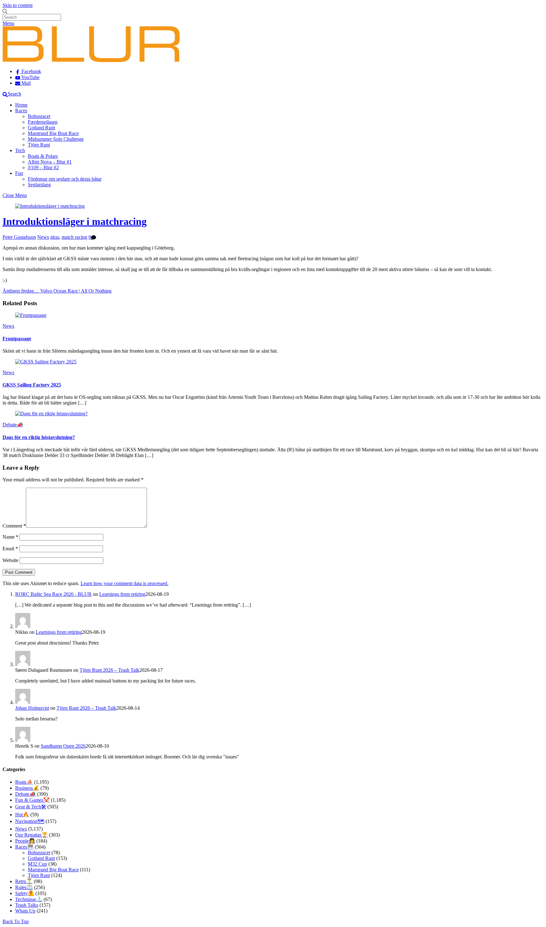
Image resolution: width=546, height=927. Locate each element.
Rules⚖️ (24, 887)
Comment (14, 525)
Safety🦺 (24, 893)
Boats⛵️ (24, 782)
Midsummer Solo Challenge (56, 139)
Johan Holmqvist (32, 708)
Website (10, 560)
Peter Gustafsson (19, 237)
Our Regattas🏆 (31, 834)
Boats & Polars (43, 156)
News (43, 237)
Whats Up (25, 910)
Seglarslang (39, 184)
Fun (19, 173)
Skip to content (18, 5)
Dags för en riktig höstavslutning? (39, 437)
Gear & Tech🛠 (30, 806)
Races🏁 (24, 847)
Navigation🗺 (29, 821)
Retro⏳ (24, 881)
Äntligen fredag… (21, 291)
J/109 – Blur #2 (43, 167)
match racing (74, 237)
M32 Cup (37, 864)
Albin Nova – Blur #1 (50, 161)
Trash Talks (26, 905)
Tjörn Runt (39, 144)
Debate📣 (13, 424)
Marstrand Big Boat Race (53, 133)
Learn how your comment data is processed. (124, 583)
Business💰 (27, 788)
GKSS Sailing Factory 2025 (32, 384)
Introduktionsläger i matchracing (75, 221)
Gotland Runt (41, 127)
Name (10, 537)
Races (21, 110)
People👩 (25, 841)
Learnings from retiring (122, 594)
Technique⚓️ (28, 899)
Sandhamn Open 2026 (63, 746)
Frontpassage (17, 338)
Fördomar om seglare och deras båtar (64, 179)
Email (10, 548)
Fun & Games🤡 (32, 800)
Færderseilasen (43, 122)
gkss (54, 237)
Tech (20, 150)
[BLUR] (91, 60)
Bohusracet (39, 116)
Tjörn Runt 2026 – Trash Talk (109, 670)
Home (21, 105)
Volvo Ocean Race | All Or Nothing (75, 291)
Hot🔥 (22, 814)
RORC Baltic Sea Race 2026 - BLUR (53, 594)
